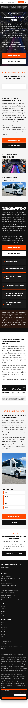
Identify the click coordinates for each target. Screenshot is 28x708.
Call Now (21, 2)
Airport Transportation (6, 576)
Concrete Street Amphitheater (15, 119)
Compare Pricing (14, 516)
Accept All (14, 697)
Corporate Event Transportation (8, 585)
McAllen (6, 507)
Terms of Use (4, 643)
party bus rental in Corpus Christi (17, 346)
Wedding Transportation (6, 597)
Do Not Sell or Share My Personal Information (11, 646)
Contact (3, 629)
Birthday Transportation (6, 580)
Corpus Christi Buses (15, 13)
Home (8, 13)
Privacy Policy (4, 639)
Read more (18, 9)
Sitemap (3, 648)
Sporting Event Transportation (8, 595)
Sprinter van (22, 544)
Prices (2, 636)
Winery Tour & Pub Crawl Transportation (10, 599)
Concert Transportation (6, 583)
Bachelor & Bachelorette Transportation (10, 578)
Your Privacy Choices (6, 641)
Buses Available (4, 631)
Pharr (6, 503)
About (2, 622)
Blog (2, 624)
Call (14, 61)
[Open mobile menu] (26, 2)
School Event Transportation (7, 592)
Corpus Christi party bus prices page (15, 379)
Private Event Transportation (8, 588)
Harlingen (7, 496)
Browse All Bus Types (14, 554)
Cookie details (22, 692)
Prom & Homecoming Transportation (9, 590)
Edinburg (7, 500)
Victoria (6, 492)
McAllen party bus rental (7, 432)
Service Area (4, 627)
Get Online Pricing (14, 56)
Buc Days (15, 224)
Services (3, 634)
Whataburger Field (6, 24)
